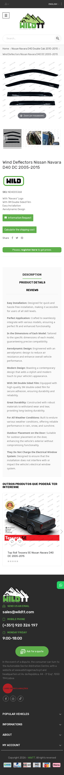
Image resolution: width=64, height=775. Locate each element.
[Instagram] (13, 699)
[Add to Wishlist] (19, 541)
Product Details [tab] (32, 282)
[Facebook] (6, 699)
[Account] (7, 4)
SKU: (5, 192)
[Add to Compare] (12, 541)
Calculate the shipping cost (19, 229)
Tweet (17, 238)
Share (12, 238)
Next (60, 531)
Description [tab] (32, 274)
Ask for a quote (35, 651)
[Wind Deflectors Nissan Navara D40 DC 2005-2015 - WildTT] (12, 138)
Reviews (32, 290)
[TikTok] (20, 699)
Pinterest (22, 238)
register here (29, 250)
